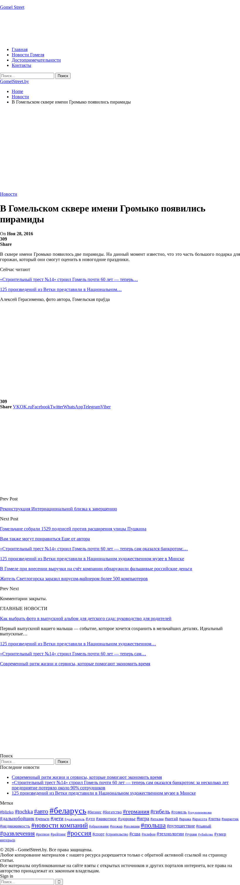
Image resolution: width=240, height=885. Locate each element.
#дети (57, 818)
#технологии (170, 834)
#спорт (98, 834)
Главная (20, 49)
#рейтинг (58, 834)
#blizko (7, 812)
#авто (41, 811)
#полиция (132, 826)
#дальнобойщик (17, 818)
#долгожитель (75, 819)
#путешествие (181, 825)
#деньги (42, 819)
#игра (143, 818)
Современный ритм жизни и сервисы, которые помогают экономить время (75, 663)
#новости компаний (59, 825)
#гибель (160, 811)
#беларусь (67, 810)
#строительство (117, 834)
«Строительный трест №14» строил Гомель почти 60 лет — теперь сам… (73, 653)
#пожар (116, 826)
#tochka (24, 811)
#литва (214, 819)
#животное (106, 818)
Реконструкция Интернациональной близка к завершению (58, 508)
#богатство (112, 812)
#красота (199, 819)
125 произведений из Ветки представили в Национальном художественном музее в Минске (104, 793)
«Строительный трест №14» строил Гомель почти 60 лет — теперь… (69, 279)
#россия (79, 833)
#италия (157, 819)
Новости (8, 194)
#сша (134, 834)
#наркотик (230, 819)
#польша (153, 825)
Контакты (21, 65)
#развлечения (17, 833)
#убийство (205, 834)
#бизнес (95, 812)
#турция (191, 834)
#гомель (179, 812)
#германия (136, 811)
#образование (99, 826)
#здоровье (127, 819)
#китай (171, 818)
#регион (42, 834)
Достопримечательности (36, 59)
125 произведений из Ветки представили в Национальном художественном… (78, 643)
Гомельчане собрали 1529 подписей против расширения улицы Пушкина (73, 528)
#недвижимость (15, 826)
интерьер (7, 840)
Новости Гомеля (28, 54)
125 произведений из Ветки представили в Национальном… (61, 289)
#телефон (148, 834)
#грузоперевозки (200, 812)
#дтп (90, 818)
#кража (185, 819)
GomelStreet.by (14, 81)
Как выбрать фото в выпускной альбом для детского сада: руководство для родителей (86, 618)
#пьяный (203, 826)
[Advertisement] (106, 28)
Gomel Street (12, 7)
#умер (220, 833)
